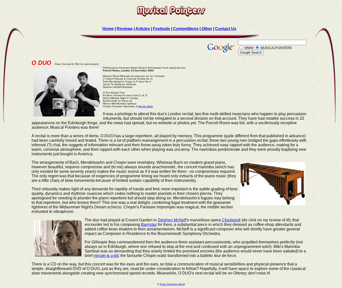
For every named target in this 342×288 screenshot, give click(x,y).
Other (207, 29)
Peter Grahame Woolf (172, 284)
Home (108, 29)
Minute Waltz (145, 106)
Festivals (161, 29)
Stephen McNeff (172, 220)
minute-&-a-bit (105, 255)
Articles (142, 29)
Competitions (186, 29)
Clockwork (231, 220)
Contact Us (225, 29)
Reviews (125, 29)
